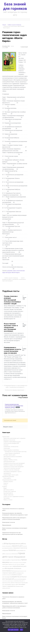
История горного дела (9, 455)
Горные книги (5, 436)
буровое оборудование (7, 546)
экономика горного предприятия (13, 585)
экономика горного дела (11, 584)
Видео (5, 488)
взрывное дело (17, 546)
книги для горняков (16, 564)
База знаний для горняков (15, 6)
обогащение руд (15, 571)
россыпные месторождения (20, 579)
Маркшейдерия (6, 525)
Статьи (5, 484)
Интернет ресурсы (8, 481)
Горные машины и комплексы (11, 450)
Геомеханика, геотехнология (11, 446)
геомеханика (8, 553)
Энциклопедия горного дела (11, 475)
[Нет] (28, 625)
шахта (3, 584)
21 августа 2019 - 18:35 (10, 408)
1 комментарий (24, 46)
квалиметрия (15, 279)
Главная (4, 24)
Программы (7, 498)
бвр (7, 543)
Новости (6, 483)
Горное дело (7, 448)
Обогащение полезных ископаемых (13, 456)
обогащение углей (22, 571)
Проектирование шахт (9, 461)
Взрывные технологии (9, 440)
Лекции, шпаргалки (8, 494)
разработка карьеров (6, 574)
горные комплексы (16, 560)
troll (7, 47)
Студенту (4, 486)
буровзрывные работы (17, 543)
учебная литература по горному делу (19, 582)
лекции (22, 564)
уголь (8, 582)
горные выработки (6, 560)
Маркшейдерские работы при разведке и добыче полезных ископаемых (14, 518)
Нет (21, 629)
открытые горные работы (9, 573)
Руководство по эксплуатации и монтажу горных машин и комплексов (15, 452)
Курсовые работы (8, 493)
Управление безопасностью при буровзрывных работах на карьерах (12, 533)
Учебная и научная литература (14, 24)
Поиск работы (7, 478)
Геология (6, 445)
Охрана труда (7, 458)
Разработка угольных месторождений (13, 466)
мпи (3, 568)
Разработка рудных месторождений (13, 465)
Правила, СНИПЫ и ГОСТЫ (10, 460)
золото (11, 562)
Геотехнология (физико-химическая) (14, 390)
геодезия (5, 550)
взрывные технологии (20, 548)
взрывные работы (8, 548)
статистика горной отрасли (7, 580)
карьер (10, 564)
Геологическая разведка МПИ (11, 443)
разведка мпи (20, 573)
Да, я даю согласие (13, 629)
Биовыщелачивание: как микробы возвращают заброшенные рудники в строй (14, 514)
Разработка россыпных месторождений (14, 463)
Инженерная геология (8, 522)
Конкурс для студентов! (10, 491)
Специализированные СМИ (9, 480)
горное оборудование (16, 557)
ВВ (3, 543)
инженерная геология (17, 562)
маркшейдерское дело (19, 566)
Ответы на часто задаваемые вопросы (14, 496)
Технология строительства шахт (12, 468)
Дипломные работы (9, 489)
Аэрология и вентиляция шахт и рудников (14, 438)
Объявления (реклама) (8, 476)
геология (12, 550)
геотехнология (14, 553)
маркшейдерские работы (7, 566)
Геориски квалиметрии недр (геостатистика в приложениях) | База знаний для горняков (14, 406)
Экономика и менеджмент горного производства (13, 472)
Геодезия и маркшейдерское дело (12, 441)
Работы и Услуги (8, 499)
